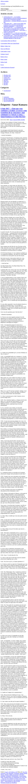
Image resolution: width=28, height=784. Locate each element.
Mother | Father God (5, 46)
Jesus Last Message (5, 48)
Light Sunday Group (5, 51)
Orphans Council (5, 54)
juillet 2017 (6, 81)
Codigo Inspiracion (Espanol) (7, 67)
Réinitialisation (15, 776)
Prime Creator (4, 59)
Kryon (2, 64)
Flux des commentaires (9, 99)
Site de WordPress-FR (9, 101)
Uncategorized (7, 90)
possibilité (3, 776)
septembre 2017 (7, 79)
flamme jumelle (23, 773)
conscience (3, 773)
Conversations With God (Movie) (8, 40)
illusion (2, 774)
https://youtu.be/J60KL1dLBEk (17, 119)
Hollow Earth (4, 62)
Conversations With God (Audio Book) (10, 43)
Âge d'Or (25, 772)
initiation (7, 774)
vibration (6, 777)
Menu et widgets (4, 8)
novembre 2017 (7, 76)
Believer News (4, 56)
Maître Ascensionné (14, 774)
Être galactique (9, 773)
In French (3, 3)
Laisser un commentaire (14, 779)
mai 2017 (6, 84)
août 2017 (6, 80)
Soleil (2, 777)
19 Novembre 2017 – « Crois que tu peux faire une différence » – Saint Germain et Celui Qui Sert (15, 33)
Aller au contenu (4, 1)
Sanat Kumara (22, 776)
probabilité (8, 776)
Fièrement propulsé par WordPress (9, 782)
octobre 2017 (7, 77)
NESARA (21, 774)
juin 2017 (6, 83)
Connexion (6, 97)
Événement (16, 773)
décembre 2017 (7, 75)
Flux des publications (9, 98)
